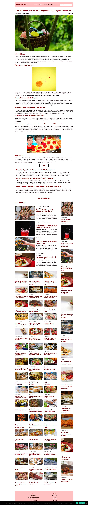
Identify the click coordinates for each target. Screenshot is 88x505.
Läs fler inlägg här (44, 198)
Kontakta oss (51, 4)
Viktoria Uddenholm (46, 222)
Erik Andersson (46, 206)
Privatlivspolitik (82, 503)
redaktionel (70, 13)
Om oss (41, 4)
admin (42, 237)
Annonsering (35, 4)
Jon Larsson (26, 13)
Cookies (45, 4)
